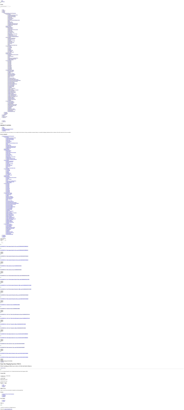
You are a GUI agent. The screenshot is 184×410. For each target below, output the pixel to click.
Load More (2, 361)
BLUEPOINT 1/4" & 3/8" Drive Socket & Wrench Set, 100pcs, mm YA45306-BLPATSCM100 (15, 285)
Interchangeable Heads (11, 111)
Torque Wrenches (10, 18)
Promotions (4, 114)
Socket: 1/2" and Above (11, 88)
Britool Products (8, 26)
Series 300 (9, 66)
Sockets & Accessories (11, 40)
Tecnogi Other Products (9, 101)
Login (3, 384)
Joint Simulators (10, 106)
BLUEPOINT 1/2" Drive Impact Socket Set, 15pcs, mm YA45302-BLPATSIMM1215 (14, 246)
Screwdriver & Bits (11, 86)
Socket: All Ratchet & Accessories (11, 212)
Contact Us (4, 117)
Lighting (9, 72)
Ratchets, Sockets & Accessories (13, 29)
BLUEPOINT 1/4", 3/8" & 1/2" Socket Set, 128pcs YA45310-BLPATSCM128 (13, 324)
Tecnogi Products (8, 60)
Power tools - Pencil (11, 77)
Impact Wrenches (10, 103)
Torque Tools (10, 30)
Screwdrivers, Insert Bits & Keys (11, 180)
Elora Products (8, 14)
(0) (2, 1)
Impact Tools (10, 17)
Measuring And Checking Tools (13, 23)
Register (3, 386)
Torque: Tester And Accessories (11, 218)
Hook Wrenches (10, 110)
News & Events (4, 116)
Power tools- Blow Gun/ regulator (13, 79)
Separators (9, 49)
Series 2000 (10, 67)
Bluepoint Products (7, 149)
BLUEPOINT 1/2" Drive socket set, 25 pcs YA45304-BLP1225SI (10, 265)
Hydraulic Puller (10, 50)
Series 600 (9, 63)
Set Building (10, 87)
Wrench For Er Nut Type (12, 109)
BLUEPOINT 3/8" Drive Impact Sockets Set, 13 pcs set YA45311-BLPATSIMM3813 (14, 333)
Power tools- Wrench (11, 84)
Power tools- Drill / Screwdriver (13, 81)
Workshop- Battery (11, 97)
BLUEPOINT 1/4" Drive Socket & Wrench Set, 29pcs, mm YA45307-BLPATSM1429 (14, 298)
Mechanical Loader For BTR (12, 104)
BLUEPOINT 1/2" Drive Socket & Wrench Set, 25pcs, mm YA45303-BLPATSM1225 (14, 256)
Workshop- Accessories (11, 96)
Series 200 (9, 61)
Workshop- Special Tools (12, 99)
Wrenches (9, 55)
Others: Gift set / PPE (11, 75)
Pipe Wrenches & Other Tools (12, 45)
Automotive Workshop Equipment (13, 36)
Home (3, 9)
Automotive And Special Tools (12, 24)
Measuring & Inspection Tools (10, 156)
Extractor (9, 48)
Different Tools (10, 25)
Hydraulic (5, 112)
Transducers (10, 107)
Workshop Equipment (11, 98)
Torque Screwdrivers (9, 224)
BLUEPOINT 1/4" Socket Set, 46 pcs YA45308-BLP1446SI (10, 304)
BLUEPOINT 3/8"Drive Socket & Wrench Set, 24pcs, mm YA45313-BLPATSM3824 (14, 353)
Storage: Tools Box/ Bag (12, 92)
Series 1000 (10, 65)
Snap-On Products (9, 53)
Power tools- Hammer (9, 205)
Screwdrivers (10, 19)
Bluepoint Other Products (10, 70)
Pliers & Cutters (10, 31)
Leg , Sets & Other (9, 174)
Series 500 (9, 62)
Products (3, 11)
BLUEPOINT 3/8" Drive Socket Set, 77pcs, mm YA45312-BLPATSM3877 (12, 343)
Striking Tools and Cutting (12, 58)
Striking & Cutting (11, 93)
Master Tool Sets (10, 27)
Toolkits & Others (10, 59)
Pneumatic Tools (10, 22)
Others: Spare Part (11, 76)
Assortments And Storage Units (11, 137)
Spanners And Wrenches (11, 15)
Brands (3, 115)
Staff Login (4, 385)
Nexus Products (6, 168)
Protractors (7, 230)
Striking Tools (10, 21)
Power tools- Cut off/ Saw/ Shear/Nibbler (14, 80)
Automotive (6, 113)
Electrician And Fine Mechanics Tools (14, 20)
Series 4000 (10, 68)
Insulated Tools (10, 34)
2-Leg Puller (10, 46)
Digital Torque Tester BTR (12, 105)
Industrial (3, 236)
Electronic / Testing (9, 193)
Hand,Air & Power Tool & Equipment (10, 13)
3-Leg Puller (10, 47)
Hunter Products (8, 52)
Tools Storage (10, 28)
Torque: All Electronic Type (12, 94)
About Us (3, 10)
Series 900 (7, 187)
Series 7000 (10, 69)
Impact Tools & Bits (11, 42)
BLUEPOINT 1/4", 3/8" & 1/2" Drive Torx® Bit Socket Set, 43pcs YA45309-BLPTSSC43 (15, 314)
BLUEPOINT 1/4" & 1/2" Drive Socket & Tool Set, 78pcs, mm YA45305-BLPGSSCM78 (14, 275)
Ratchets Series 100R (11, 108)
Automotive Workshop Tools (12, 35)
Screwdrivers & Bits (11, 32)
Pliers (9, 44)
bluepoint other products (6, 129)
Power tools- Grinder (11, 82)
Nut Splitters (10, 51)
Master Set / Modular (11, 73)
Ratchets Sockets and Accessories (13, 54)
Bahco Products (8, 37)
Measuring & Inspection (11, 74)
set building (4, 130)
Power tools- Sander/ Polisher (12, 83)
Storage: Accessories (11, 90)
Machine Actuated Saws (11, 38)
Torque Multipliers (11, 102)
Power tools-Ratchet (11, 85)
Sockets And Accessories (12, 16)
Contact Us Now (3, 367)
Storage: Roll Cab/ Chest (12, 91)
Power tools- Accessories (12, 78)
